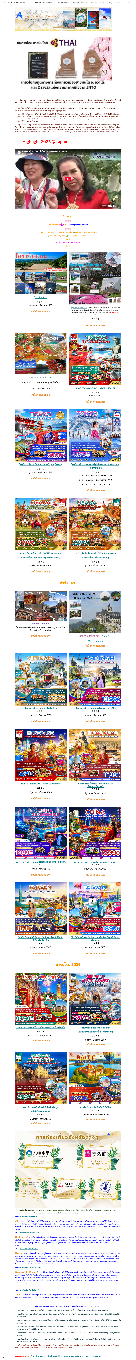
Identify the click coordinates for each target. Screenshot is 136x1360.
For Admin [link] (127, 3)
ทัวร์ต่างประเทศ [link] (48, 2)
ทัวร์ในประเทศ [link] (62, 2)
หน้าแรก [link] (38, 2)
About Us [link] (94, 3)
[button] (134, 2)
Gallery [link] (110, 3)
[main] (68, 116)
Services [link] (84, 3)
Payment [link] (102, 3)
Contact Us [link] (118, 3)
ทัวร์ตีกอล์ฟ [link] (75, 2)
